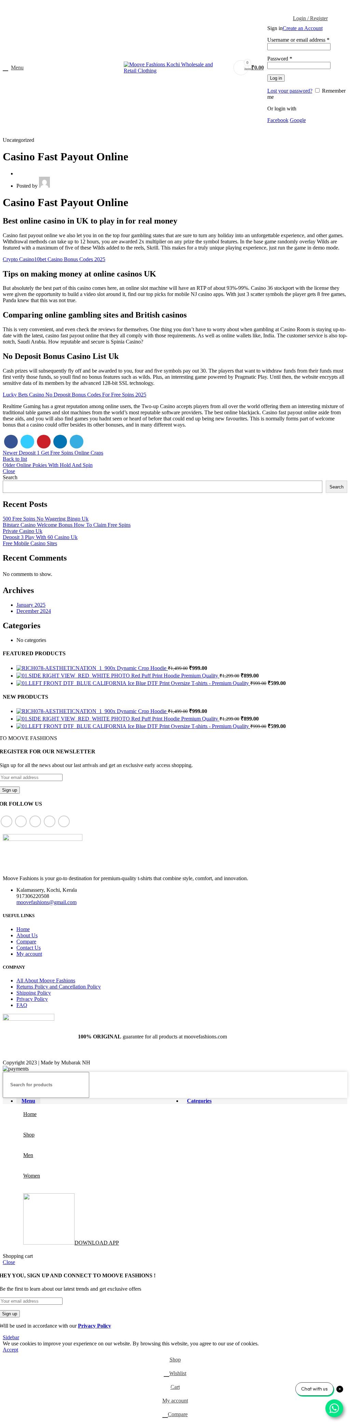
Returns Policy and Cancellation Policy (58, 987)
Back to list (15, 459)
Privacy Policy (32, 999)
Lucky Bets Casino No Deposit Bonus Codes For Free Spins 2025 (74, 395)
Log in (276, 78)
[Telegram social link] (191, 7)
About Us (27, 935)
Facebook (277, 120)
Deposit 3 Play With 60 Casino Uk (40, 537)
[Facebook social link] (159, 7)
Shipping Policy (33, 993)
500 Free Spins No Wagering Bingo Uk (46, 519)
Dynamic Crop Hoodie (142, 668)
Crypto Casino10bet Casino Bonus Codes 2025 (54, 259)
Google (298, 120)
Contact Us (28, 948)
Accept (10, 1350)
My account (29, 954)
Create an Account (303, 28)
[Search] (339, 1085)
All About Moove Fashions (45, 980)
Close (9, 471)
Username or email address (298, 40)
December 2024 (33, 611)
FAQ (21, 1005)
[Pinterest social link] (175, 7)
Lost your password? (289, 91)
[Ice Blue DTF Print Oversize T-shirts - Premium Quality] (72, 683)
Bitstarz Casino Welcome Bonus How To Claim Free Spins (67, 525)
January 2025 (30, 605)
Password (279, 59)
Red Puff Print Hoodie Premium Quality (175, 676)
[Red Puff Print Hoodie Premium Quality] (73, 676)
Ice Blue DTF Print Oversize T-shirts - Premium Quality (189, 683)
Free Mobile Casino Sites (30, 543)
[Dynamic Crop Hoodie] (66, 668)
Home (23, 929)
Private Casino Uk (22, 531)
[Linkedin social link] (183, 7)
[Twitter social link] (167, 7)
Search (10, 477)
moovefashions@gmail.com (46, 902)
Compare (26, 941)
